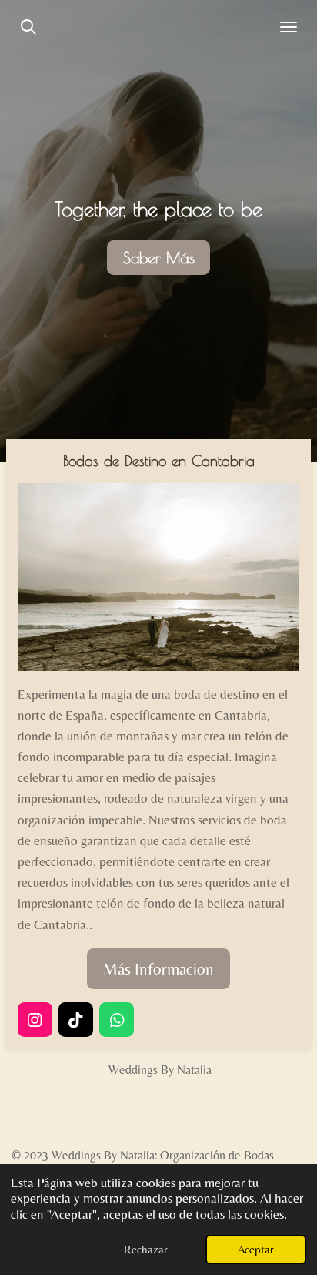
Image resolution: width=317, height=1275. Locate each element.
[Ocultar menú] (288, 27)
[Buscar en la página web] (28, 27)
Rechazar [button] (146, 1249)
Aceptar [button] (256, 1249)
